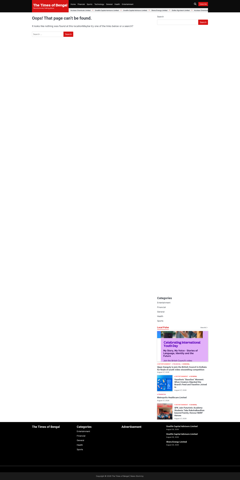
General (109, 4)
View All (203, 327)
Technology (99, 4)
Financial (81, 4)
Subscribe (203, 4)
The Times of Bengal (50, 5)
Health (117, 4)
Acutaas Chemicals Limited (78, 10)
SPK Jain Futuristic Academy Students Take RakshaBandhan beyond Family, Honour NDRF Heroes (189, 411)
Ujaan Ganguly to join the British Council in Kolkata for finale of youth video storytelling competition (182, 368)
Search (160, 16)
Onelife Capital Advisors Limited (104, 10)
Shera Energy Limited (157, 10)
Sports (89, 4)
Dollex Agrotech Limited (178, 10)
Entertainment (127, 4)
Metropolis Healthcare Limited (172, 397)
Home (73, 4)
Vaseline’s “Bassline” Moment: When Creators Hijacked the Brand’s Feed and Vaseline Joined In (190, 383)
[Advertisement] (182, 45)
